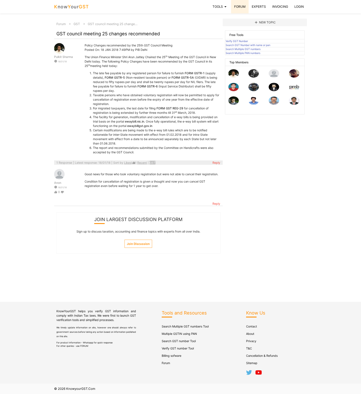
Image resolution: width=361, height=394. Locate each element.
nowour (71, 6)
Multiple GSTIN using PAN (179, 333)
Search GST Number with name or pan (248, 45)
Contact (251, 326)
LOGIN (299, 7)
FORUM (239, 7)
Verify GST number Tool (178, 348)
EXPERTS (259, 7)
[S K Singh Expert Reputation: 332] (253, 90)
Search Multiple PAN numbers (243, 53)
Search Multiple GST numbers (243, 49)
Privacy (251, 341)
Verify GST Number (237, 41)
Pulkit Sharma (63, 57)
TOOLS (220, 6)
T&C (249, 348)
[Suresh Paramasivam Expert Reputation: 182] (253, 103)
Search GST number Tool (179, 341)
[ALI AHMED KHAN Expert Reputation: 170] (294, 103)
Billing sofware (171, 355)
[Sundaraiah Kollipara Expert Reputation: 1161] (274, 76)
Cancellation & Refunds (262, 355)
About (250, 333)
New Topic (265, 22)
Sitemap (251, 363)
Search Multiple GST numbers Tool (185, 326)
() (130, 162)
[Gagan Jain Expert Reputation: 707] (294, 76)
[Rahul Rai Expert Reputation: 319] (274, 90)
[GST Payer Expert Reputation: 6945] (253, 76)
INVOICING (280, 7)
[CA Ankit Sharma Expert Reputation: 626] (233, 90)
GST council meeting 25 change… (112, 24)
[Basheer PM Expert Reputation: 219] (294, 90)
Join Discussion (138, 244)
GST (77, 24)
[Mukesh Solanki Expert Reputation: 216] (233, 103)
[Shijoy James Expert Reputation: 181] (274, 103)
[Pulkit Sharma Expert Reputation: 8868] (233, 76)
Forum (61, 24)
